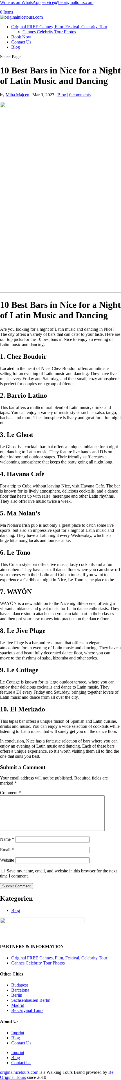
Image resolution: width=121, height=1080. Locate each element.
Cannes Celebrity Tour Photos (49, 31)
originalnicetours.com (19, 1072)
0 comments (80, 94)
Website (7, 860)
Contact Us (21, 42)
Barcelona (20, 990)
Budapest (19, 985)
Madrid (17, 1005)
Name (7, 839)
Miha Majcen (17, 94)
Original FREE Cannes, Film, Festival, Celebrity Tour (59, 26)
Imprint (17, 1032)
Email (7, 849)
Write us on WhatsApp (20, 2)
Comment (10, 792)
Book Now (21, 36)
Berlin (16, 995)
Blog (15, 47)
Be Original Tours (27, 1010)
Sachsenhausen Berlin (30, 1000)
